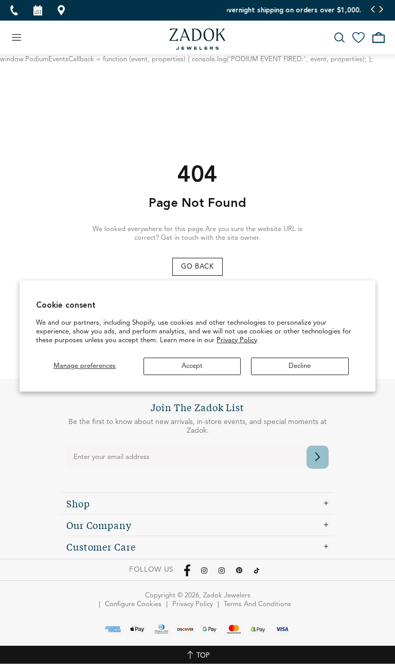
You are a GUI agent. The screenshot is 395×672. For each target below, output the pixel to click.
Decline (300, 366)
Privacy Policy (237, 340)
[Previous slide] (373, 10)
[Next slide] (381, 10)
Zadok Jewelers (197, 39)
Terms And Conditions (257, 604)
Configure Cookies (133, 604)
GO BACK (197, 266)
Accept (192, 366)
